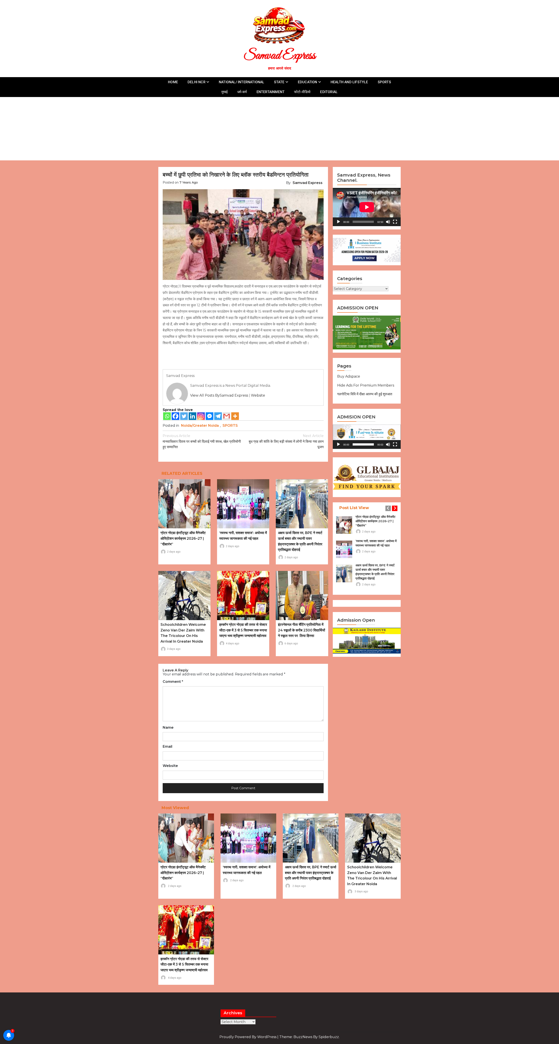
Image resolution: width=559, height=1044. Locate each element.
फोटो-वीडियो (302, 92)
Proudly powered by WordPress (248, 1037)
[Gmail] (226, 416)
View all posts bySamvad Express (219, 395)
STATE (279, 82)
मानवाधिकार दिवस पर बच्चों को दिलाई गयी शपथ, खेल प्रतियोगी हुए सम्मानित (202, 441)
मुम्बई (224, 92)
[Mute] (388, 222)
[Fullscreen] (395, 222)
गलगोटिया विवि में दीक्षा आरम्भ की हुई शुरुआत (364, 394)
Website (258, 395)
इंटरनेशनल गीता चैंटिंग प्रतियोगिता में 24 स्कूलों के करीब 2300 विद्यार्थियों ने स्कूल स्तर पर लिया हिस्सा (301, 630)
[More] (235, 416)
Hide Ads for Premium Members (365, 385)
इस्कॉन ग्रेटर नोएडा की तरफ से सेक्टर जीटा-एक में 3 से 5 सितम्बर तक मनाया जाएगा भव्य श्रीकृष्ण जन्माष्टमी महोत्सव (243, 630)
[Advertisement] (279, 129)
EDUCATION (307, 82)
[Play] (338, 222)
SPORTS (384, 82)
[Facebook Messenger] (209, 416)
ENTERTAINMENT (271, 92)
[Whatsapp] (167, 416)
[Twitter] (184, 416)
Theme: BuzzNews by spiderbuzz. (309, 1037)
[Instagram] (201, 416)
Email (167, 747)
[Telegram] (218, 416)
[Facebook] (175, 416)
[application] (367, 207)
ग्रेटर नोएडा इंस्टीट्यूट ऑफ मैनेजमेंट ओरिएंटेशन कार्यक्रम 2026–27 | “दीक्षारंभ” (183, 538)
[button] (367, 437)
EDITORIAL (329, 92)
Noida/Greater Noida (200, 425)
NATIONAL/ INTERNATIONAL (241, 82)
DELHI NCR (196, 82)
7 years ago (188, 182)
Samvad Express (279, 56)
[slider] (363, 444)
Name (168, 728)
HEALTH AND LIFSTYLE (349, 82)
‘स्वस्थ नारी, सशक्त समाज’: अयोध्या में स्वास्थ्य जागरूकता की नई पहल (376, 543)
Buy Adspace (348, 376)
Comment (173, 682)
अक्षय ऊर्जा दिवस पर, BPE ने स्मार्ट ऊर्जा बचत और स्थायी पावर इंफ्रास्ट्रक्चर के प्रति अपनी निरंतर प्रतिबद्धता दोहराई (375, 571)
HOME (173, 82)
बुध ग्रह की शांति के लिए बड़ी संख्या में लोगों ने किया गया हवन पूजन (286, 441)
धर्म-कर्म (242, 92)
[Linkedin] (192, 416)
